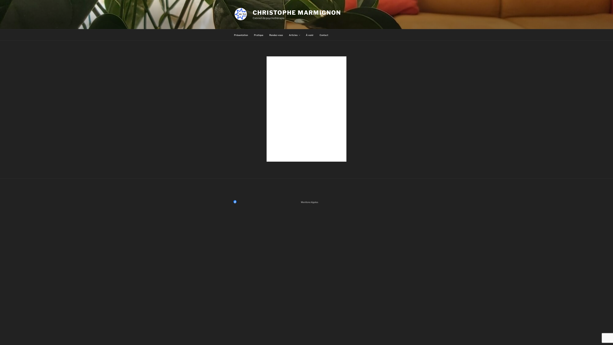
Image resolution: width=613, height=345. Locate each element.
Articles (293, 35)
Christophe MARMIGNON (297, 12)
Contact (324, 35)
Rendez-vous (276, 35)
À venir (310, 35)
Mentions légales (309, 202)
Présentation (241, 35)
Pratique (258, 35)
